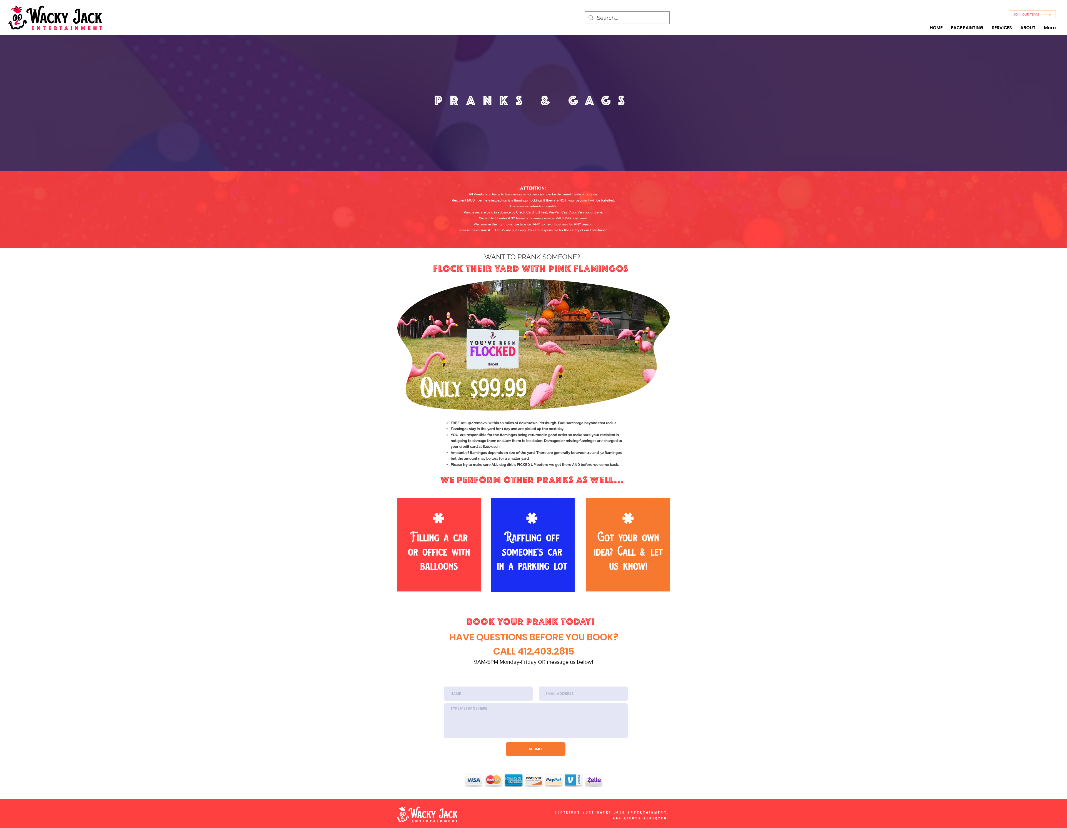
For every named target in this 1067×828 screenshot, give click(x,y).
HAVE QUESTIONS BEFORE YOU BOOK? (533, 637)
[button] (1002, 28)
